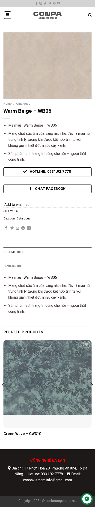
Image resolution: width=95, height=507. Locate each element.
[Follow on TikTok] (45, 3)
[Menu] (8, 15)
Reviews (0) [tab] (12, 266)
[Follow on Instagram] (40, 3)
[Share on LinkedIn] (29, 228)
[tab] (47, 259)
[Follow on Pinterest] (54, 3)
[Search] (90, 15)
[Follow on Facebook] (36, 3)
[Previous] (3, 394)
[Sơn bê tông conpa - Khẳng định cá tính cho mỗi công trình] (47, 15)
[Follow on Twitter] (49, 3)
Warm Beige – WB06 (40, 277)
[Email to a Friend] (17, 228)
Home (7, 103)
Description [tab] (13, 252)
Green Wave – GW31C (22, 434)
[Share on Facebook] (6, 228)
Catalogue (23, 103)
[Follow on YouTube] (58, 3)
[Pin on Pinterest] (23, 228)
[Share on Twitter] (12, 228)
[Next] (91, 394)
